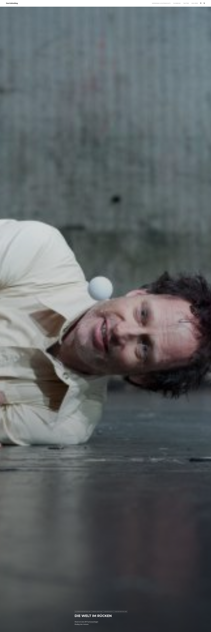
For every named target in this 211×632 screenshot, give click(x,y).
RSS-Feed (195, 3)
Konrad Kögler (93, 622)
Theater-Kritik (108, 611)
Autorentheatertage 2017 (83, 611)
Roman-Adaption (97, 611)
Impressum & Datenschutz (161, 3)
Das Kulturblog (12, 3)
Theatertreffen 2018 (120, 611)
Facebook (177, 3)
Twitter (186, 3)
